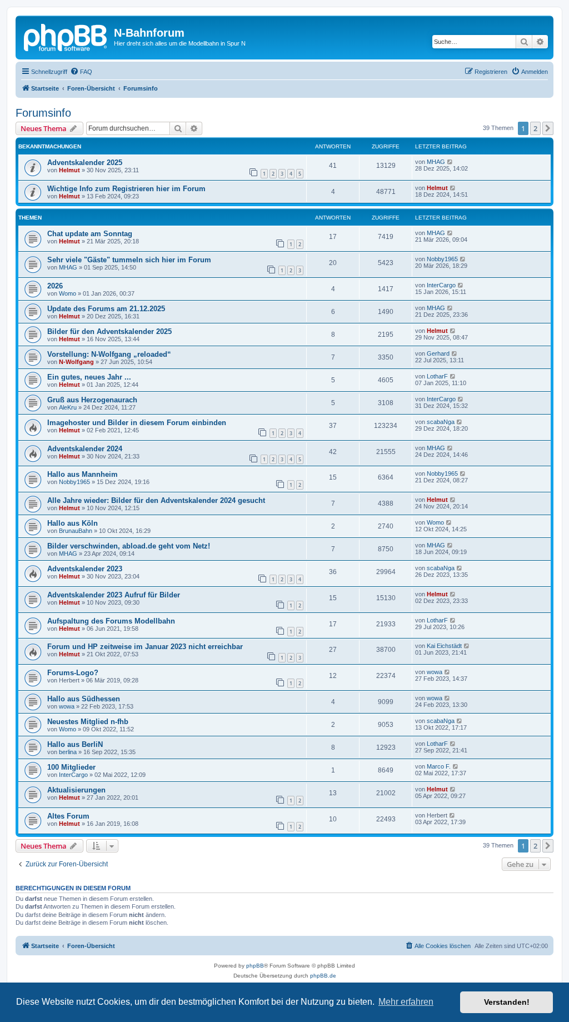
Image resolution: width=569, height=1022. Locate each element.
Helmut (69, 170)
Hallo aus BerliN (75, 744)
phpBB (255, 966)
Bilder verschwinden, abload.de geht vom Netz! (128, 546)
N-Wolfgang (76, 361)
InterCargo (441, 285)
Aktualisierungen (76, 790)
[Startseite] (66, 36)
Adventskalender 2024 (84, 449)
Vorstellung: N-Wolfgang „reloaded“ (109, 354)
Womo (67, 293)
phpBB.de (323, 976)
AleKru (68, 407)
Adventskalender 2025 (84, 162)
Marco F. (439, 766)
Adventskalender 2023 (84, 569)
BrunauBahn (75, 530)
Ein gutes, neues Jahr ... (89, 377)
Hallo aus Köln (72, 523)
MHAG (436, 161)
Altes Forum (68, 816)
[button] (547, 128)
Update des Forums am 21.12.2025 (106, 309)
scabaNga (441, 421)
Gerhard (438, 353)
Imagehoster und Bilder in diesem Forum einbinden (136, 422)
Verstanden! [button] (507, 1002)
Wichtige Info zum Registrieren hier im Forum (126, 189)
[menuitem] (81, 71)
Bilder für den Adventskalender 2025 (109, 331)
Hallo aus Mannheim (82, 474)
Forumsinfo (43, 113)
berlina (68, 752)
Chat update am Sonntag (89, 234)
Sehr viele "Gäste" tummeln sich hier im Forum (129, 260)
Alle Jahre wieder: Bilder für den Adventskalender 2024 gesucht (156, 500)
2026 (55, 286)
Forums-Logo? (72, 673)
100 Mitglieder (71, 767)
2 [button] (535, 128)
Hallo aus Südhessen (83, 699)
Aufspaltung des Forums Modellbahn (111, 621)
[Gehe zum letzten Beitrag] (450, 161)
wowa (434, 672)
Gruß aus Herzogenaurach (92, 400)
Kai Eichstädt (444, 645)
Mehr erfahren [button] (405, 1001)
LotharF (437, 376)
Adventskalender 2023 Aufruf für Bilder (113, 595)
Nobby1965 (442, 259)
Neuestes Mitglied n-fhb (87, 721)
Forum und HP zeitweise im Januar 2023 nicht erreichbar (145, 646)
